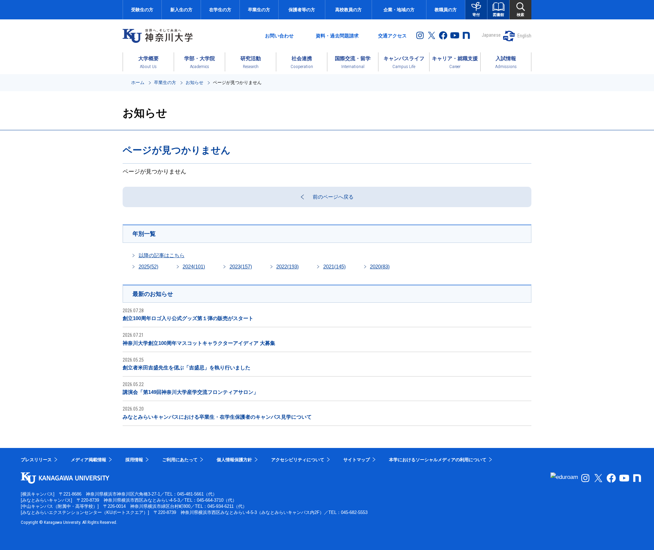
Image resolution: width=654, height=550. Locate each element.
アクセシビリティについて (297, 459)
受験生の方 (142, 9)
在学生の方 (220, 9)
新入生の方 (181, 9)
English (524, 35)
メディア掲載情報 (88, 459)
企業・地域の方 (399, 9)
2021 (334, 266)
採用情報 (134, 459)
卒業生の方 (259, 9)
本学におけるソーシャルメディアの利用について (437, 459)
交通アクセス (392, 35)
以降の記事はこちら (162, 255)
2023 (241, 266)
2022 (287, 266)
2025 (148, 266)
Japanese (491, 35)
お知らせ (194, 82)
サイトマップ (356, 459)
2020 (380, 266)
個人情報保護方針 (234, 459)
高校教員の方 (348, 9)
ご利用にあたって (180, 459)
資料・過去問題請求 (337, 35)
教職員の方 (446, 9)
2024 (194, 266)
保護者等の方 (302, 9)
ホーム (137, 82)
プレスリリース (36, 459)
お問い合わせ (279, 35)
